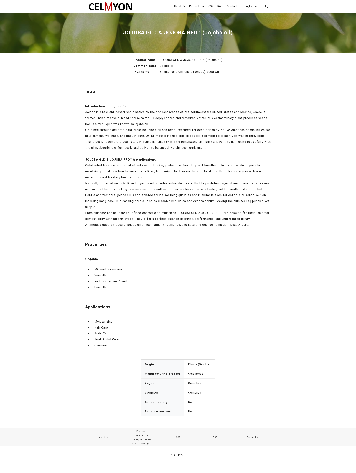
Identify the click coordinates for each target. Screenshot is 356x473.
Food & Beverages (142, 443)
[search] (267, 6)
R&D (215, 437)
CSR (178, 437)
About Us (103, 437)
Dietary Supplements (141, 439)
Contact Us (252, 437)
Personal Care (142, 435)
